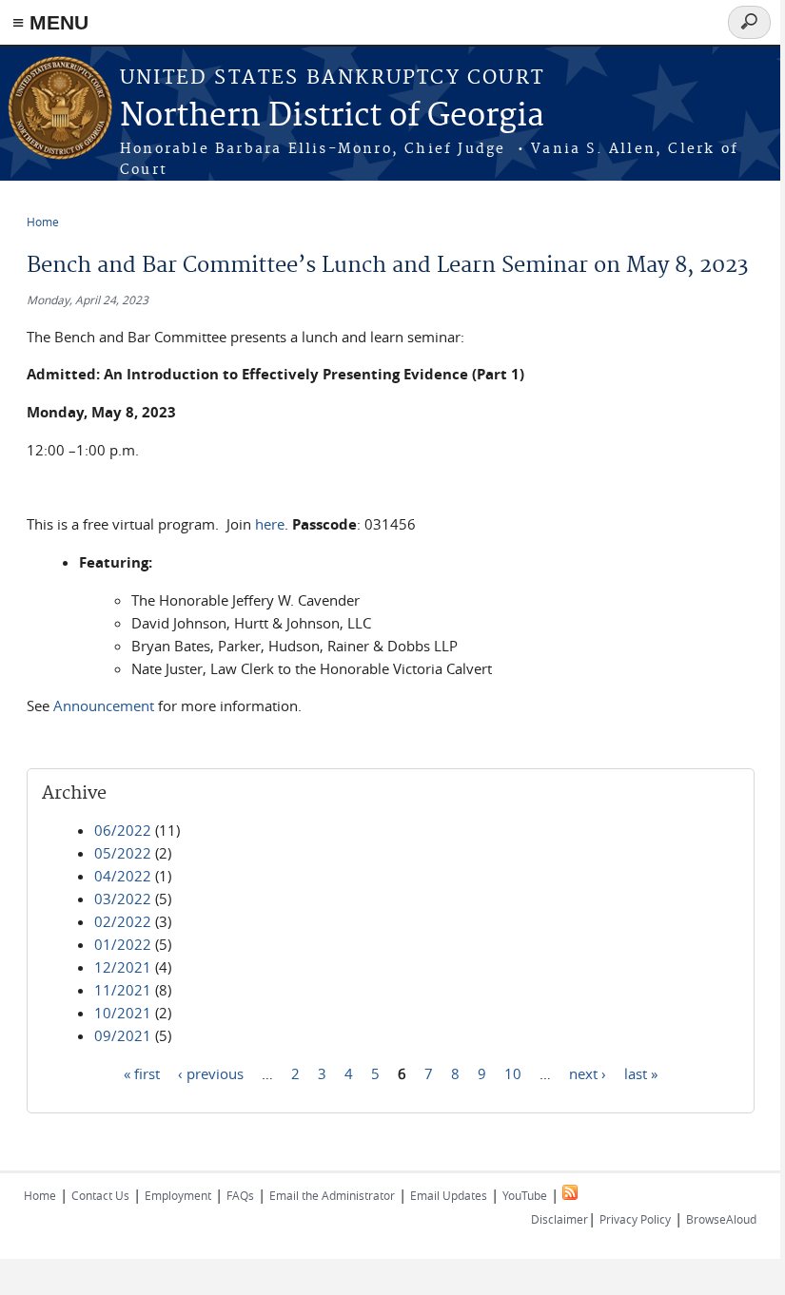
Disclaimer (559, 1219)
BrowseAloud (721, 1219)
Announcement (103, 705)
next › (587, 1072)
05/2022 (122, 852)
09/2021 (122, 1035)
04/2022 (122, 875)
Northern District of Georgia (332, 116)
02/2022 (122, 921)
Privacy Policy (635, 1219)
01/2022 (122, 944)
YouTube (524, 1195)
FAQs (240, 1195)
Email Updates (448, 1195)
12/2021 (122, 966)
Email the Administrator (332, 1195)
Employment (178, 1195)
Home (43, 221)
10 (512, 1072)
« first (142, 1072)
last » (640, 1072)
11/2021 (122, 989)
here (270, 523)
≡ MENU (50, 22)
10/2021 (122, 1012)
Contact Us (100, 1195)
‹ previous (211, 1072)
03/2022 (122, 898)
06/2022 (122, 830)
